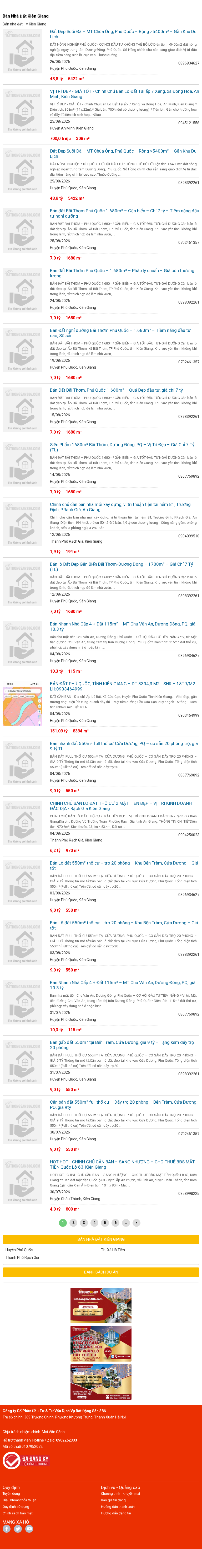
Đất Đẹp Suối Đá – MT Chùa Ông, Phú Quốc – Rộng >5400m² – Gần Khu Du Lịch (123, 34)
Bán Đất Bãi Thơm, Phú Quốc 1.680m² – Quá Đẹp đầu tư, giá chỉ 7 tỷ (116, 390)
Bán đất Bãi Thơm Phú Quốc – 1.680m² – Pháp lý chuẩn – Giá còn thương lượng (122, 273)
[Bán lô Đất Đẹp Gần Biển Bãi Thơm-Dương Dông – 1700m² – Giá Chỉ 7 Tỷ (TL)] (22, 584)
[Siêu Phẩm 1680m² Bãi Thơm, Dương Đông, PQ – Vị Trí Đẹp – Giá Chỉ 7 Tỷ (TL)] (22, 464)
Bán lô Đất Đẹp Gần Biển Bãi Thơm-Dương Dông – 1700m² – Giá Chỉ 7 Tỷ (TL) (121, 567)
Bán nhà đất (13, 24)
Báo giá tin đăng (113, 1500)
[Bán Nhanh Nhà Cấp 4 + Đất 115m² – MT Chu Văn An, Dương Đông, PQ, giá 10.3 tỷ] (22, 643)
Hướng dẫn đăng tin (116, 1513)
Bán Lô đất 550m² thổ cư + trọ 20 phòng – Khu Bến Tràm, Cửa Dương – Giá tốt (124, 865)
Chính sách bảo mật (18, 1513)
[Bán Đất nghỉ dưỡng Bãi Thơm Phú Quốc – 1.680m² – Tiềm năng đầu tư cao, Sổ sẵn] (22, 350)
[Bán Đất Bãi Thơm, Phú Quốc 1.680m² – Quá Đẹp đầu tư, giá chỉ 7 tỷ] (22, 409)
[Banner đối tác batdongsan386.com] (101, 1305)
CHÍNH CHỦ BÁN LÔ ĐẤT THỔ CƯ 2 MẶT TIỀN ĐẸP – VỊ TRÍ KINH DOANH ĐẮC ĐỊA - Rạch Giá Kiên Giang (121, 806)
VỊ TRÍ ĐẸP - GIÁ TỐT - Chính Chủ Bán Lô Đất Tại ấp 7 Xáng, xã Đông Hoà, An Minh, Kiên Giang (124, 94)
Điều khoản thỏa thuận (19, 1500)
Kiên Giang (37, 24)
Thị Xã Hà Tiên (113, 1250)
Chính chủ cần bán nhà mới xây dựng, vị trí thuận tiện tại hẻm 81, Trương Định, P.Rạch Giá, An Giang (120, 507)
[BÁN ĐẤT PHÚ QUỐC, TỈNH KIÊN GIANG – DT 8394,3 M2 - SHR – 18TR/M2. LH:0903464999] (22, 703)
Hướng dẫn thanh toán (118, 1507)
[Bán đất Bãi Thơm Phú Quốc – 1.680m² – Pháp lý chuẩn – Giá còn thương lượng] (22, 290)
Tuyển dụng (11, 1494)
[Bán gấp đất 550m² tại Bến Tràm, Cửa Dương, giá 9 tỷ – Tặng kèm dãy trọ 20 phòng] (22, 1062)
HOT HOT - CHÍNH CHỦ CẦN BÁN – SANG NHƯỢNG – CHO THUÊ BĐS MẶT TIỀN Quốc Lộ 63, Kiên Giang (122, 1164)
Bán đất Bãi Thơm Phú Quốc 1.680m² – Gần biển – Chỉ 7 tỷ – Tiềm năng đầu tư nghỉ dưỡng (124, 213)
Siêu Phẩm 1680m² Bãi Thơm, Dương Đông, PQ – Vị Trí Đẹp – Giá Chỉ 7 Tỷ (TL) (122, 447)
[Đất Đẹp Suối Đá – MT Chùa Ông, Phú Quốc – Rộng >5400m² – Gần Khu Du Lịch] (22, 51)
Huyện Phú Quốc (19, 1250)
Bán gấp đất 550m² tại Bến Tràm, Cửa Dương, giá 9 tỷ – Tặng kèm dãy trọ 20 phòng (122, 1045)
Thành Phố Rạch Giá (22, 1257)
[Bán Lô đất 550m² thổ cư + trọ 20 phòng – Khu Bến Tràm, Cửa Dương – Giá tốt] (22, 882)
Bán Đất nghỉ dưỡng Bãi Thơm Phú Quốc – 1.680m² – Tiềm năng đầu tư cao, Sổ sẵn (120, 333)
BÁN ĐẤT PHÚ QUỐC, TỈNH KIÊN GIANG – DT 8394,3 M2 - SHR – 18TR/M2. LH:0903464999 (123, 686)
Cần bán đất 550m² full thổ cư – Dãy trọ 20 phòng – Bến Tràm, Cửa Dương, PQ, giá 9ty (123, 1104)
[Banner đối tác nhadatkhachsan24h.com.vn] (101, 1382)
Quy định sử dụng (16, 1507)
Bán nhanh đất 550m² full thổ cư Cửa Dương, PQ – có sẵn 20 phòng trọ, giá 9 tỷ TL (124, 746)
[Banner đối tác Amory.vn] (101, 1344)
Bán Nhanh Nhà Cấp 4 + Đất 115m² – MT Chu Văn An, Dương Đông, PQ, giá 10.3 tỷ (122, 626)
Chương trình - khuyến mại (120, 1494)
